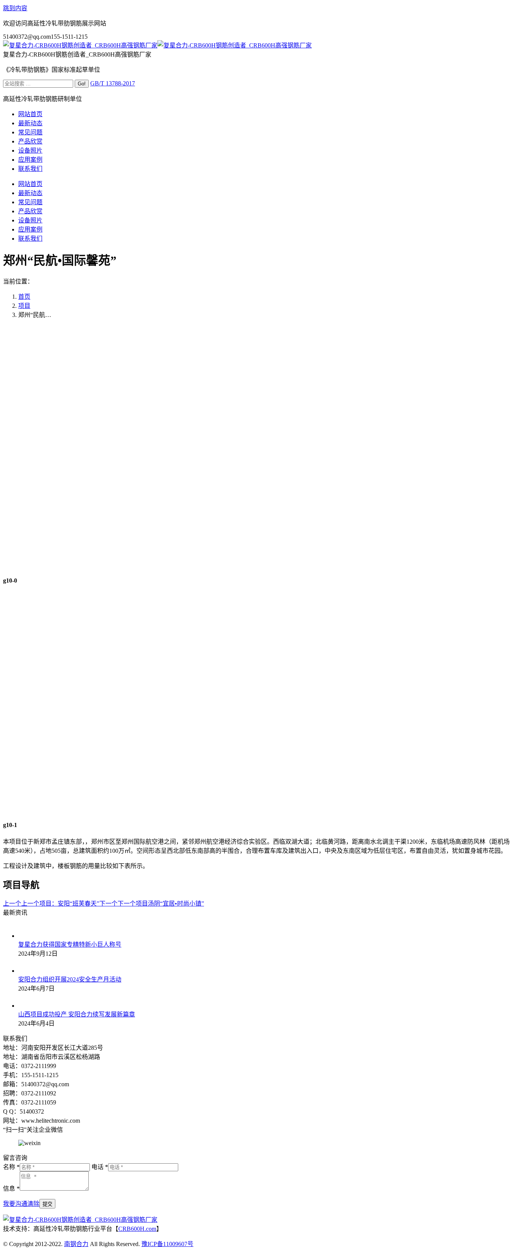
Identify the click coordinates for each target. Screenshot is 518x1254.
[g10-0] (259, 565)
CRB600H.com (137, 1229)
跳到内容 (15, 8)
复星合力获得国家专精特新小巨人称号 (69, 944)
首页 (24, 296)
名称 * (11, 1167)
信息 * (11, 1188)
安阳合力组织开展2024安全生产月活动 (69, 979)
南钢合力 (76, 1244)
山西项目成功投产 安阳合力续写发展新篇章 (76, 1014)
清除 (33, 1203)
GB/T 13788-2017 (112, 83)
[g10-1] (259, 810)
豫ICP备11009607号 (167, 1244)
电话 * (99, 1167)
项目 (24, 305)
